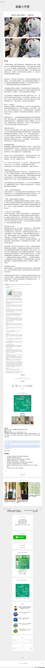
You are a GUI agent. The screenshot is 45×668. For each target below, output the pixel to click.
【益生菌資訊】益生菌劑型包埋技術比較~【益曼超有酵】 (17, 463)
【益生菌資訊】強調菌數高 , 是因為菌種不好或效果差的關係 (17, 456)
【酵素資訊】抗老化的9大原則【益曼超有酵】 (14, 467)
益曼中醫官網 (22, 413)
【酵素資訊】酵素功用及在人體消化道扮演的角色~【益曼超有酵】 (18, 459)
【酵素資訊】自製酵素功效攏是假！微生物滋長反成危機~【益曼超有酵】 (19, 462)
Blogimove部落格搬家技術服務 (39, 667)
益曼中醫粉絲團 (22, 415)
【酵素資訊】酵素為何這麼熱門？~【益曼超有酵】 (15, 460)
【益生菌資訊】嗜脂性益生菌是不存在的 (13, 457)
